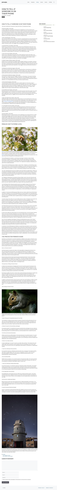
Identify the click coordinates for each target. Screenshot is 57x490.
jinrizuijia (4, 2)
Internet (41, 2)
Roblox (3, 151)
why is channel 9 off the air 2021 (7, 456)
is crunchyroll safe (47, 38)
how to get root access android (49, 41)
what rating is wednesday (48, 33)
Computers (33, 2)
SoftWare (50, 2)
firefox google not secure (6, 455)
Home (28, 2)
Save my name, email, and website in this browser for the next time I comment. (17, 479)
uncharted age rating (47, 27)
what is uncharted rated (48, 30)
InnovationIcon (4, 15)
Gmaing (37, 2)
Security (46, 2)
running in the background (8, 101)
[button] (54, 2)
